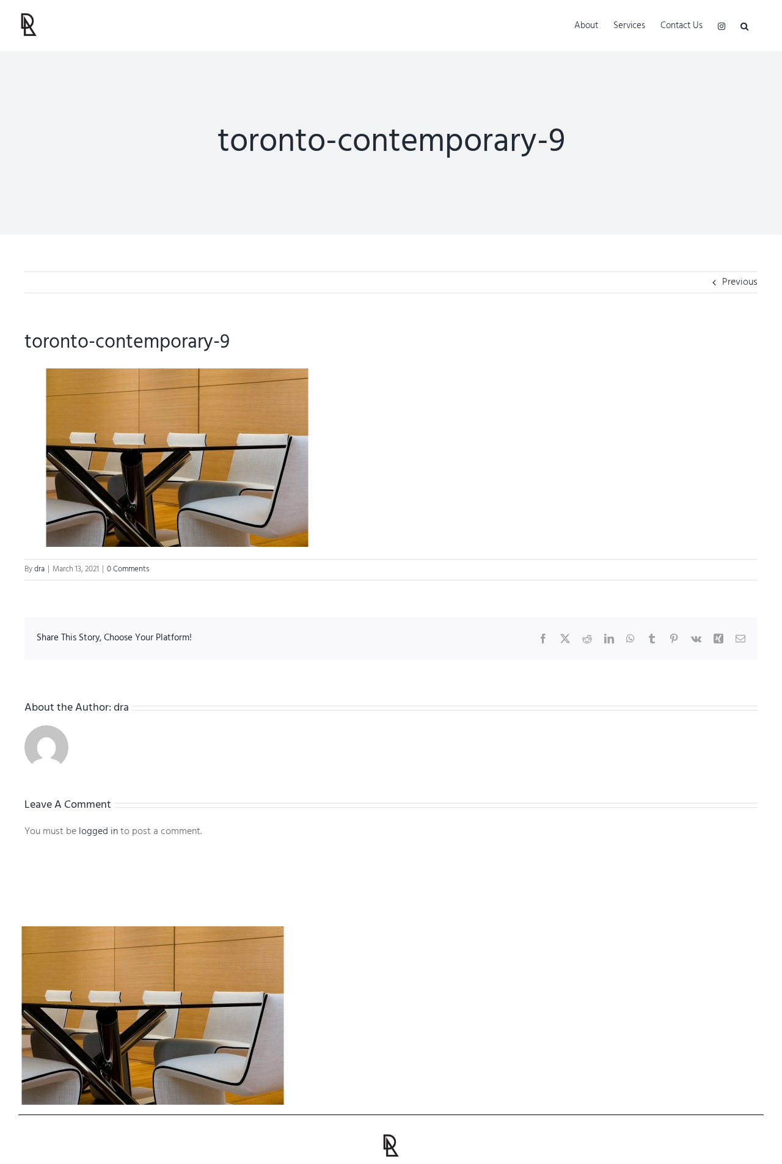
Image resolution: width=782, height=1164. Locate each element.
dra (39, 569)
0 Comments (128, 569)
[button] (744, 25)
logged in (98, 832)
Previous (740, 282)
